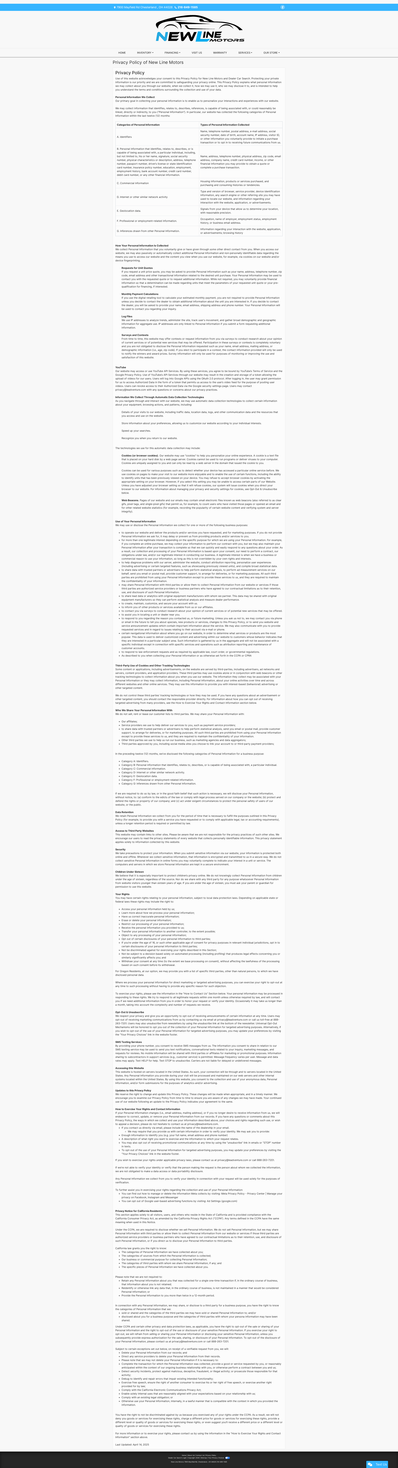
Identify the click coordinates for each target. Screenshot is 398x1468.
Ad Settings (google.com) (222, 1201)
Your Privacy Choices (216, 1458)
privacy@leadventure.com (130, 389)
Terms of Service (263, 371)
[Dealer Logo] (199, 29)
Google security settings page (210, 386)
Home (184, 1455)
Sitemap (204, 1458)
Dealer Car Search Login (177, 1458)
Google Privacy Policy (128, 374)
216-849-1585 (188, 7)
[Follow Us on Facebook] (282, 7)
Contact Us (200, 1455)
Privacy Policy (211, 1455)
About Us (191, 1455)
